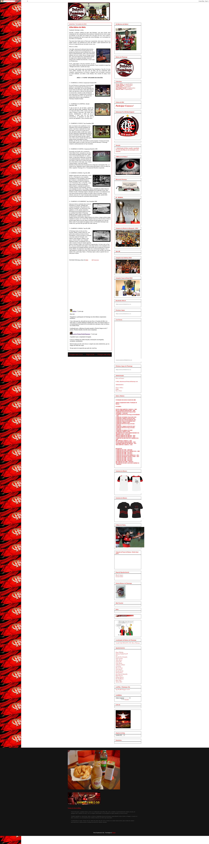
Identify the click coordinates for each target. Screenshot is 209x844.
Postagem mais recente (76, 354)
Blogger (114, 832)
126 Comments (95, 260)
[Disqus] (89, 285)
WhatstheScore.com (127, 304)
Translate (127, 699)
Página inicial (90, 354)
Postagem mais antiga (104, 354)
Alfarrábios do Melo (77, 27)
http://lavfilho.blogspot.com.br (123, 689)
